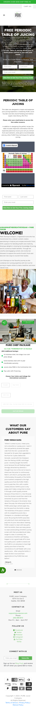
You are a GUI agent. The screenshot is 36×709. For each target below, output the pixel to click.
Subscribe (25, 658)
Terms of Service (11, 702)
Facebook (19, 630)
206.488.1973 (18, 618)
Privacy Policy (24, 702)
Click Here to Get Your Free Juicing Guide (18, 77)
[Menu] (4, 15)
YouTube (18, 639)
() (27, 6)
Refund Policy (18, 705)
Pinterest (18, 635)
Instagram (19, 637)
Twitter (19, 632)
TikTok (18, 641)
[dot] (15, 569)
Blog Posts (19, 663)
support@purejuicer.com (18, 613)
